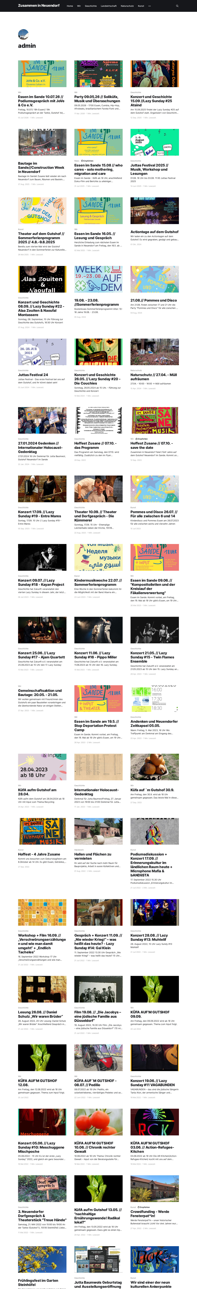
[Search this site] (177, 6)
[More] (150, 6)
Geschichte (91, 6)
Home (70, 6)
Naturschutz (127, 6)
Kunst (141, 6)
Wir (79, 6)
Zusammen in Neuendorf (38, 5)
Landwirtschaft (109, 6)
